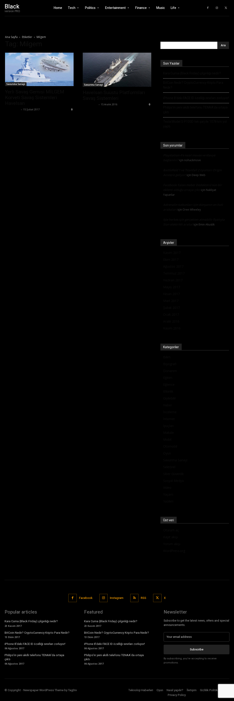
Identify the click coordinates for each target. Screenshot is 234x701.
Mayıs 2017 (171, 287)
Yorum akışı (171, 544)
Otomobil (170, 446)
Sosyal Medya (173, 480)
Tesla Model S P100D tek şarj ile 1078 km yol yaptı (195, 124)
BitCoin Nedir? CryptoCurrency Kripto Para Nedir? (193, 85)
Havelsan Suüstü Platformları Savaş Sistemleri (114, 95)
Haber (167, 405)
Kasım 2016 (172, 328)
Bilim (166, 357)
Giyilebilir (169, 398)
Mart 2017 (170, 301)
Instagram (116, 598)
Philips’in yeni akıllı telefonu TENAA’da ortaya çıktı (195, 110)
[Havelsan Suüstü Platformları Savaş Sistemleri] (117, 70)
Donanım (170, 371)
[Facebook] (207, 8)
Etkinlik (168, 391)
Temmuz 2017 (174, 273)
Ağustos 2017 (173, 266)
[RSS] (134, 598)
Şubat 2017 (171, 307)
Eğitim (167, 377)
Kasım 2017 (172, 252)
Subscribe (196, 649)
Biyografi (169, 364)
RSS (143, 598)
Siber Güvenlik (173, 474)
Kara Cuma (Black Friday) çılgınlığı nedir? (192, 73)
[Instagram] (216, 8)
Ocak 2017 (171, 314)
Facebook (86, 598)
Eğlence (169, 384)
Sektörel (169, 467)
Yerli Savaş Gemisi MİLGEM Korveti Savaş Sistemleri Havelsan (34, 97)
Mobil (167, 439)
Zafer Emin (12, 109)
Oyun (167, 453)
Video (167, 487)
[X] (226, 8)
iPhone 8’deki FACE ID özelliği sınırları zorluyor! (196, 98)
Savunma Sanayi (15, 84)
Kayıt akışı (170, 537)
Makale (168, 432)
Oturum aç (171, 530)
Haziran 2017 (173, 280)
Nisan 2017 (171, 294)
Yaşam (168, 494)
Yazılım (168, 501)
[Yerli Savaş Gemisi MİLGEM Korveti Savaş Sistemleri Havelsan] (39, 69)
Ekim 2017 (170, 259)
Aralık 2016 (171, 321)
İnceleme (170, 412)
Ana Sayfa (11, 37)
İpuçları (168, 426)
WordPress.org (174, 551)
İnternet (169, 419)
